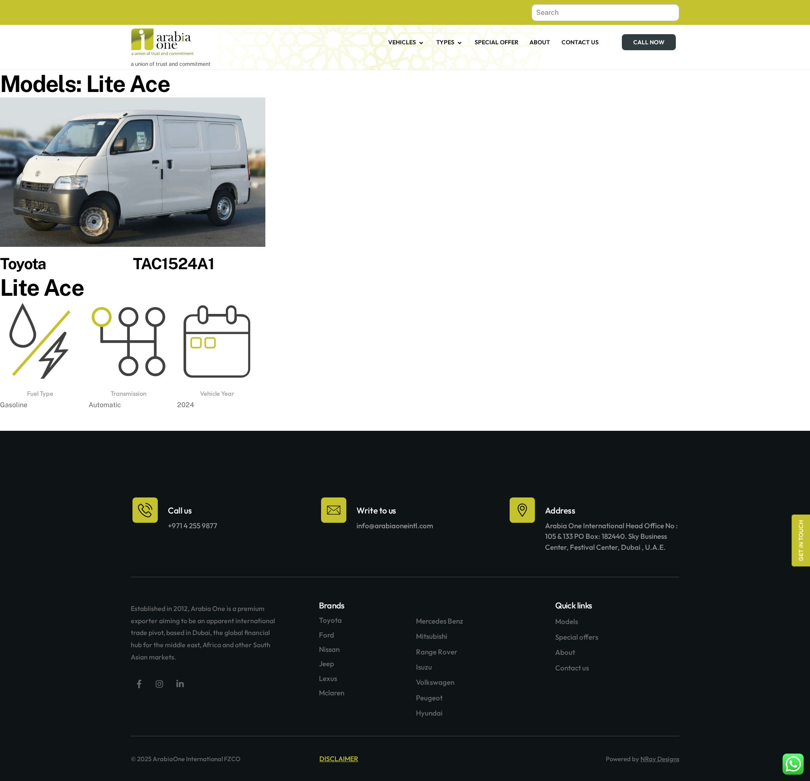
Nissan (329, 649)
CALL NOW (648, 42)
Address (560, 510)
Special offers (576, 636)
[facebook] (139, 683)
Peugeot (429, 697)
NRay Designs (659, 759)
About (565, 652)
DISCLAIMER (338, 758)
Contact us (572, 667)
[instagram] (159, 683)
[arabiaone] (162, 52)
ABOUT (539, 42)
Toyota (330, 620)
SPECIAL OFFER (496, 42)
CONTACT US (580, 42)
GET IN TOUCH (801, 540)
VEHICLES (402, 42)
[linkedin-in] (180, 683)
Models (566, 621)
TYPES (445, 42)
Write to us (376, 510)
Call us (180, 510)
